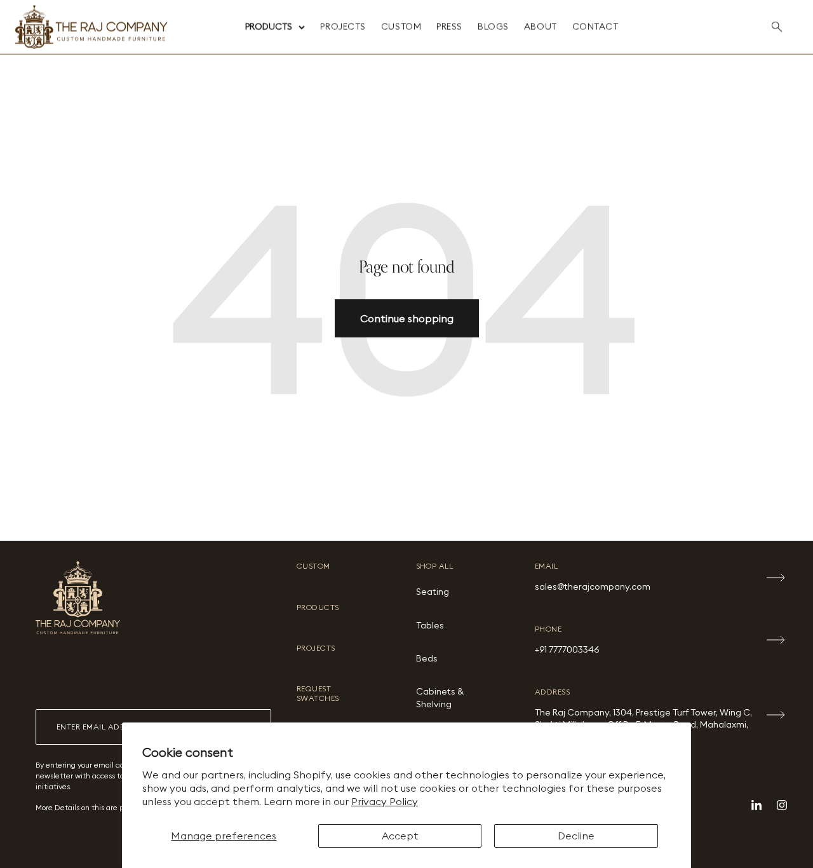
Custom (401, 26)
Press (449, 26)
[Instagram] (782, 805)
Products (268, 26)
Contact (595, 26)
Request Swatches (318, 693)
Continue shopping (407, 318)
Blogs (493, 26)
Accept (400, 835)
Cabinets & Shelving (440, 698)
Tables (430, 625)
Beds (427, 658)
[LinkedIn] (756, 805)
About (540, 26)
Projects (342, 26)
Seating (432, 591)
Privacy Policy (384, 801)
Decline (576, 835)
